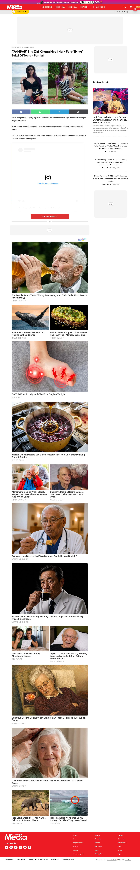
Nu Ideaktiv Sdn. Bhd (111, 859)
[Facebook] (114, 12)
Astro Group (128, 859)
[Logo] (14, 7)
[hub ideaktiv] (131, 6)
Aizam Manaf (18, 59)
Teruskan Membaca (50, 217)
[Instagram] (117, 12)
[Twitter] (119, 12)
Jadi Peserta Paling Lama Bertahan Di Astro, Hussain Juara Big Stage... (110, 118)
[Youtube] (124, 12)
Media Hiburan (16, 47)
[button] (124, 7)
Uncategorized (29, 47)
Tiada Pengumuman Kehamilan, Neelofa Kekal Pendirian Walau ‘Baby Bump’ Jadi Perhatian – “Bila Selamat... (111, 146)
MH (106, 151)
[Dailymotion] (127, 12)
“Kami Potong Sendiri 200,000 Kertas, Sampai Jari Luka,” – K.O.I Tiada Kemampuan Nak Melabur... (111, 162)
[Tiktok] (122, 12)
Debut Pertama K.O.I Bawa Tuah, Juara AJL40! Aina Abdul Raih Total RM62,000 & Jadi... (110, 178)
